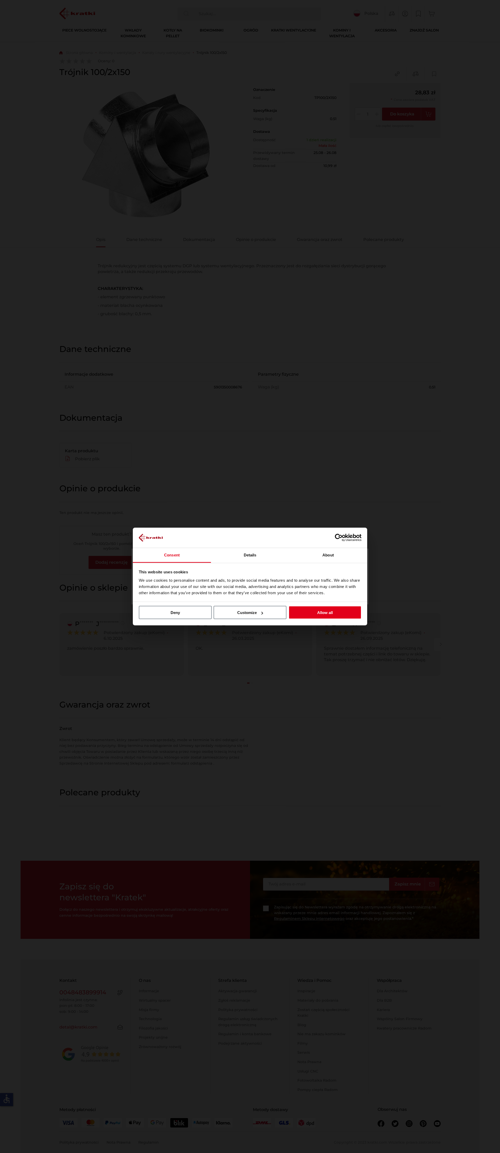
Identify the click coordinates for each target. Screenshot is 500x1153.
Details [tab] (250, 555)
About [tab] (328, 555)
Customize (247, 612)
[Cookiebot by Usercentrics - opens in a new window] (338, 538)
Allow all (325, 612)
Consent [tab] (172, 555)
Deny (175, 612)
